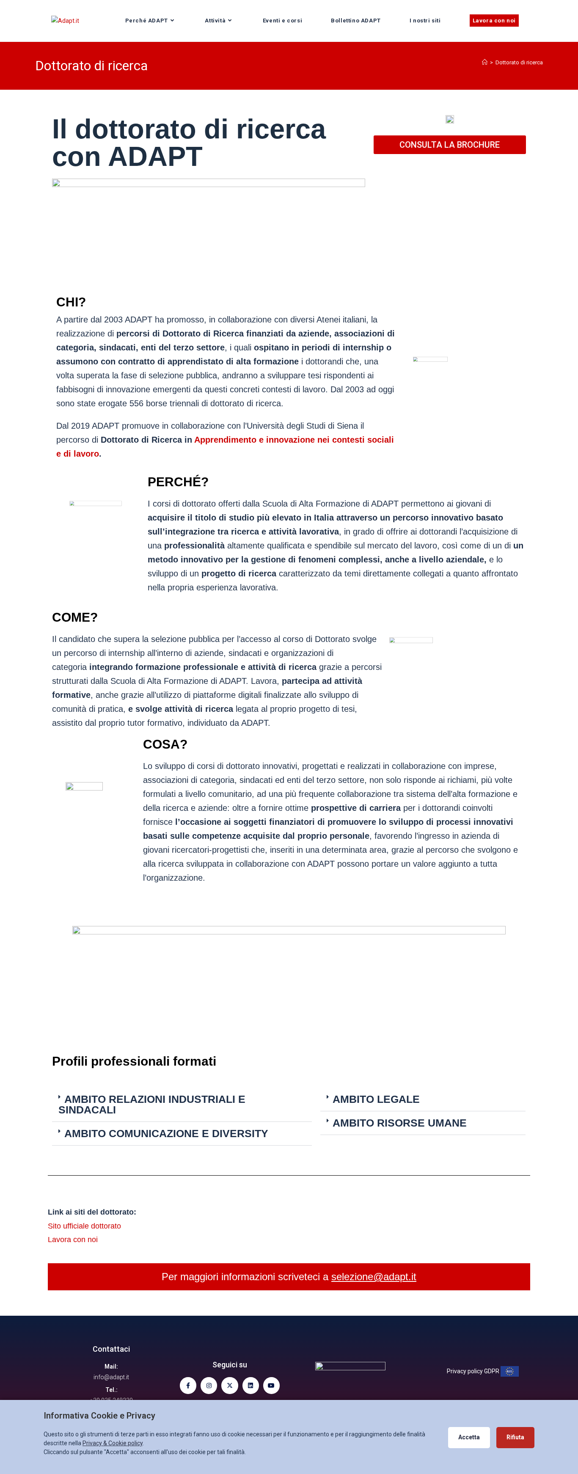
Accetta (469, 1437)
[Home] (484, 62)
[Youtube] (271, 1385)
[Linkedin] (250, 1385)
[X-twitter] (229, 1385)
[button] (182, 1105)
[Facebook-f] (188, 1385)
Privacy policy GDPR (474, 1371)
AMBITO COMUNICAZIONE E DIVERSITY (166, 1133)
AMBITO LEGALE (376, 1099)
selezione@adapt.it (373, 1276)
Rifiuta (515, 1437)
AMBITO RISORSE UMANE (400, 1123)
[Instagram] (209, 1385)
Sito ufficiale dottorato (84, 1226)
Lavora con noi (73, 1239)
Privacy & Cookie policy (113, 1443)
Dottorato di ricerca (519, 62)
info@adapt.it (111, 1377)
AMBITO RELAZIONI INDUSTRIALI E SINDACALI (151, 1104)
